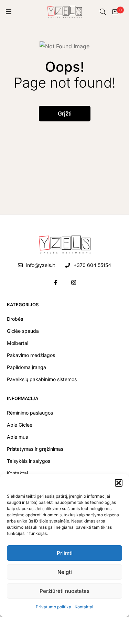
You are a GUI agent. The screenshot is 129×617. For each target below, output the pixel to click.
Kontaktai (84, 606)
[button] (118, 482)
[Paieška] (103, 11)
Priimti (65, 553)
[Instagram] (73, 282)
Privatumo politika (53, 606)
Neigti (64, 572)
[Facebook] (55, 282)
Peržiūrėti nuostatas (64, 591)
